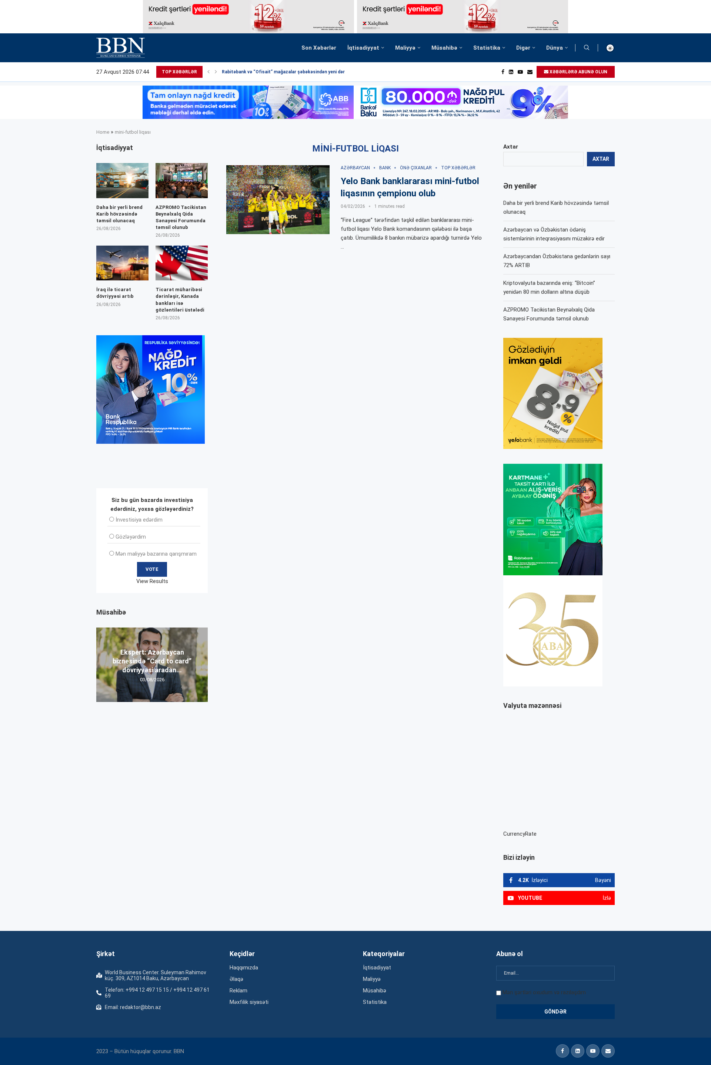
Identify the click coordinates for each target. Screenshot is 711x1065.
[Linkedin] (511, 72)
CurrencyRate (520, 834)
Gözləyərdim (131, 536)
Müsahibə (444, 47)
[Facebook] (503, 72)
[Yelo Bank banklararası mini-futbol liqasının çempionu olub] (278, 199)
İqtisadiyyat (363, 47)
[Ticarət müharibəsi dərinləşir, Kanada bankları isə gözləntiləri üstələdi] (182, 263)
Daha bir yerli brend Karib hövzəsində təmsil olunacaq (119, 213)
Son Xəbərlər (318, 47)
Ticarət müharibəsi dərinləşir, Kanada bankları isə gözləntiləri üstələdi (180, 300)
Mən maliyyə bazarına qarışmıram (156, 553)
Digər (523, 47)
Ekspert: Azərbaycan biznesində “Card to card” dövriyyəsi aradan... (152, 661)
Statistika (486, 47)
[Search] (586, 48)
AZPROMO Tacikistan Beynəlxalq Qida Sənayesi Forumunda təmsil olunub (181, 217)
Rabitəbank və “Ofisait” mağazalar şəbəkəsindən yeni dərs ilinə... (291, 71)
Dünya (554, 47)
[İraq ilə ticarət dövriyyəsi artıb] (122, 263)
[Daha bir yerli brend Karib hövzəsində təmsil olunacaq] (122, 180)
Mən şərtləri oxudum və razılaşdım (544, 992)
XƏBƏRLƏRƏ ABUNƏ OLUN (577, 71)
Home (102, 132)
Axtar (510, 146)
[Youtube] (520, 72)
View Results (152, 581)
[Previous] (208, 72)
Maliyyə (405, 47)
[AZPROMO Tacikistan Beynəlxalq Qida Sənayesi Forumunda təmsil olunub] (182, 180)
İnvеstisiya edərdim (139, 519)
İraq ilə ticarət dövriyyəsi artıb (115, 293)
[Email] (530, 72)
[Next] (216, 72)
